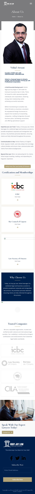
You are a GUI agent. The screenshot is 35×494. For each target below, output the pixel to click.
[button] (17, 310)
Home (14, 16)
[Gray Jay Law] (9, 3)
